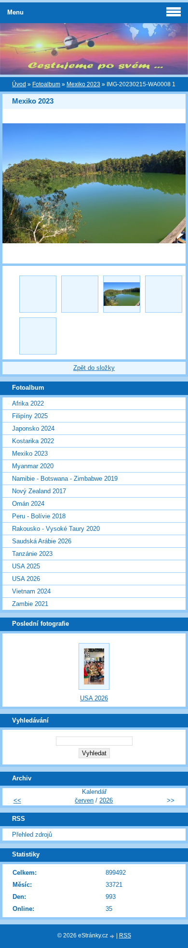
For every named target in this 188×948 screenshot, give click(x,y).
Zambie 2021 (30, 603)
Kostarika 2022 (33, 441)
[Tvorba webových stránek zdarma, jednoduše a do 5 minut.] (112, 936)
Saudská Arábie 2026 (41, 541)
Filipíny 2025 (30, 416)
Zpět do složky (94, 367)
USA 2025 (26, 566)
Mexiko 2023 (83, 84)
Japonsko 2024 (33, 428)
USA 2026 (26, 578)
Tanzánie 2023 (32, 553)
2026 (106, 800)
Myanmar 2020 (33, 466)
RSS (125, 935)
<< (17, 800)
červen (84, 800)
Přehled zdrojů (32, 834)
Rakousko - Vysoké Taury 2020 (56, 528)
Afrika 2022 (28, 403)
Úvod (19, 84)
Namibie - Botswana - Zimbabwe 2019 (65, 478)
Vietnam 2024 (31, 591)
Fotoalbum (46, 84)
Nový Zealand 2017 (39, 491)
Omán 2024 (28, 503)
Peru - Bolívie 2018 (39, 516)
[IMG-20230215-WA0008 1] (122, 294)
